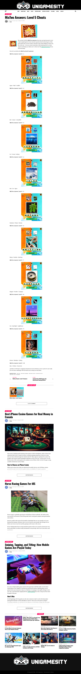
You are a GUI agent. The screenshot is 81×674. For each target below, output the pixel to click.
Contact (62, 11)
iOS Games (53, 11)
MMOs (28, 11)
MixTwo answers (24, 373)
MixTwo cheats (32, 373)
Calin (11, 21)
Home (18, 11)
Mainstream (23, 11)
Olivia (11, 421)
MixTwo (18, 373)
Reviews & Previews (45, 11)
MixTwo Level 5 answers (15, 374)
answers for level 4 (45, 46)
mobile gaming (31, 591)
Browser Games (38, 11)
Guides (32, 11)
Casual (57, 11)
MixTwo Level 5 (40, 373)
